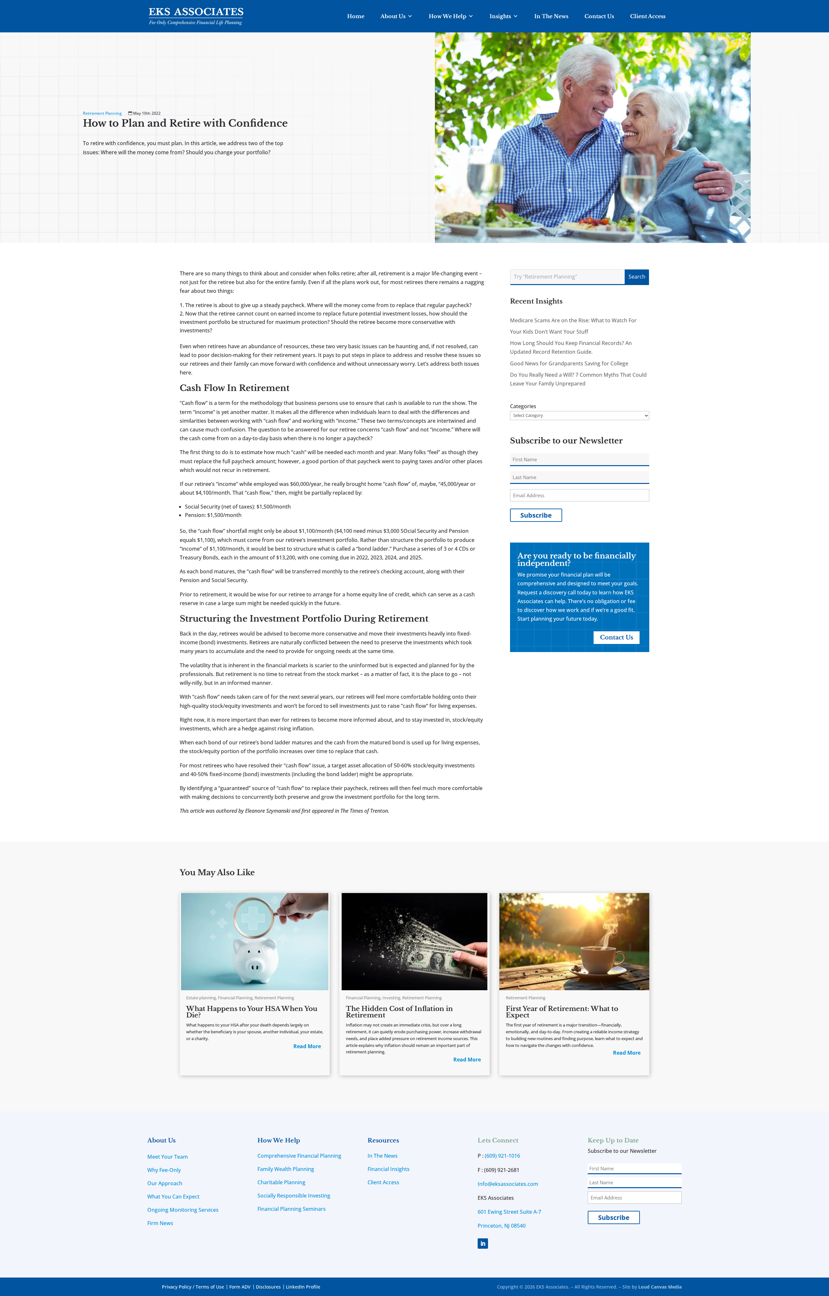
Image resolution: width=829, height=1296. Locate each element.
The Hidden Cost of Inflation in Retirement (399, 1012)
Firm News (160, 1223)
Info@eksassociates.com (508, 1183)
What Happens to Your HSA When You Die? (251, 1012)
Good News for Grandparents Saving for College (569, 363)
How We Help (447, 16)
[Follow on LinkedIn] (483, 1243)
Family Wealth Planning (285, 1169)
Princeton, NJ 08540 (502, 1225)
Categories (523, 406)
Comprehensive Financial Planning (299, 1155)
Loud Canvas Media (660, 1287)
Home (355, 16)
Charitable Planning (281, 1182)
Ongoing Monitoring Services (183, 1209)
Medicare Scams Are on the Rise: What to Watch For (573, 320)
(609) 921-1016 (502, 1155)
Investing (391, 998)
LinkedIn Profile (303, 1287)
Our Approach (164, 1183)
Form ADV (240, 1287)
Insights (500, 16)
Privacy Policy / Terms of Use (193, 1287)
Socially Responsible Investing (293, 1195)
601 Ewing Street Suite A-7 (509, 1211)
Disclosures (268, 1287)
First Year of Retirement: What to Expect (562, 1012)
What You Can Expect (173, 1196)
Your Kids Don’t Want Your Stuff (549, 331)
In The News (551, 16)
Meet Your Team (167, 1156)
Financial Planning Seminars (291, 1208)
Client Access (647, 16)
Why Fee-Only (164, 1170)
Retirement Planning (102, 113)
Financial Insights (389, 1169)
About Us (392, 16)
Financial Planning (235, 998)
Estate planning (201, 998)
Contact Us (599, 16)
